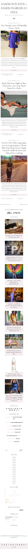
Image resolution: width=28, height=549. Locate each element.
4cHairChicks (11, 441)
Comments (20, 74)
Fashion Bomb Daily (11, 429)
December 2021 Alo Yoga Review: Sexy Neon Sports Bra (14, 236)
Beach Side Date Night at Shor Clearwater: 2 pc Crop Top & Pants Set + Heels (14, 86)
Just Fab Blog (9, 425)
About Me (14, 489)
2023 (14, 462)
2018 (14, 471)
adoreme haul (9, 198)
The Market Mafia (9, 417)
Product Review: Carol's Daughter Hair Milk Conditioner (14, 374)
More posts (23, 204)
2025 (14, 459)
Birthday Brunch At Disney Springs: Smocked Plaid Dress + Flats (14, 352)
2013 (14, 479)
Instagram (15, 491)
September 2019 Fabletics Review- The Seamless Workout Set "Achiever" (14, 305)
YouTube (14, 492)
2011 (14, 483)
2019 (14, 469)
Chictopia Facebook (12, 438)
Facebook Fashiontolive (14, 495)
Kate (16, 537)
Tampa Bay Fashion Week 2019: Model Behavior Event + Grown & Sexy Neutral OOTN (14, 258)
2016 (14, 474)
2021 (14, 465)
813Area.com (7, 422)
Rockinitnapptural (11, 432)
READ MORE (14, 70)
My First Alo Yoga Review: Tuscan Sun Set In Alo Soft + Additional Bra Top (14, 328)
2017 (14, 472)
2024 (14, 460)
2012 (14, 481)
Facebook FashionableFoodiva (14, 494)
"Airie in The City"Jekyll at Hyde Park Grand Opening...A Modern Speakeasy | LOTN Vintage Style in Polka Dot (14, 398)
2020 (14, 467)
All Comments (9, 502)
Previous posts (5, 204)
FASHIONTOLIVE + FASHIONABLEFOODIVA (14, 8)
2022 (14, 464)
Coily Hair (19, 435)
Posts (7, 499)
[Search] (21, 450)
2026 (14, 457)
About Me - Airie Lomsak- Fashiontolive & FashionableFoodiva (14, 282)
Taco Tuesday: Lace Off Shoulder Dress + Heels (14, 26)
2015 (14, 476)
